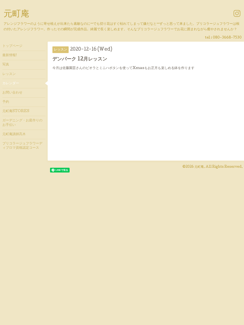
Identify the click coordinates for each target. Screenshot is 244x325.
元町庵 (16, 14)
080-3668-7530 (227, 38)
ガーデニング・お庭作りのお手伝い (22, 123)
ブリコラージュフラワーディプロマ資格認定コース (22, 146)
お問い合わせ (12, 93)
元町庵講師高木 (14, 134)
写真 (5, 65)
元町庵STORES (15, 111)
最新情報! (9, 55)
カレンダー (10, 83)
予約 (5, 102)
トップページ (12, 46)
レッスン (9, 74)
